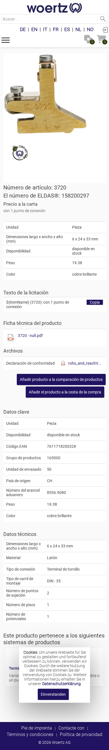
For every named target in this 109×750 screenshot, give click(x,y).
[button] (5, 40)
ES (67, 29)
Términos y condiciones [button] (30, 734)
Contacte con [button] (71, 728)
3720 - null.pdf (30, 335)
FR (56, 29)
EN (34, 29)
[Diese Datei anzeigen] (10, 337)
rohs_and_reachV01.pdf (85, 363)
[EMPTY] (45, 93)
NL (78, 29)
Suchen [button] (103, 19)
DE (23, 29)
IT (45, 29)
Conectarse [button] (105, 30)
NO (90, 29)
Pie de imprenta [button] (36, 728)
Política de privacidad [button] (81, 734)
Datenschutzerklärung (61, 683)
